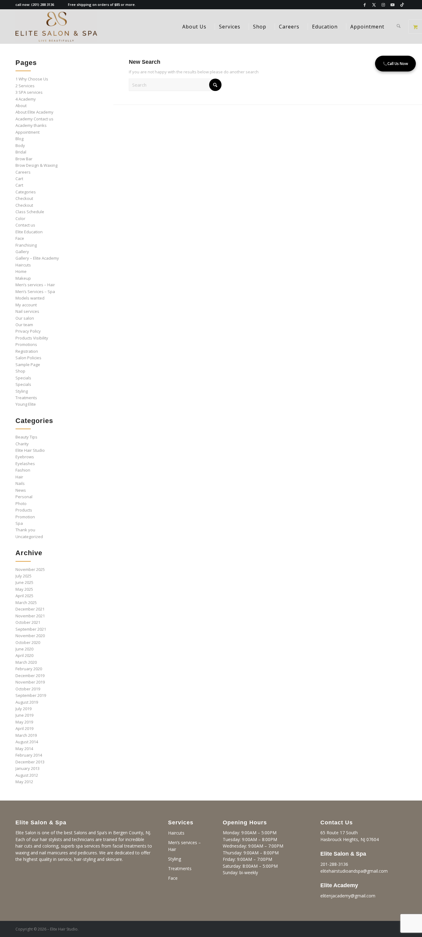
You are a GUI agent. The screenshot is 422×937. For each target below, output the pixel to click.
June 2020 (24, 649)
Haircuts (23, 265)
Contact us (25, 225)
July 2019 (23, 708)
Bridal (20, 152)
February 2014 (28, 755)
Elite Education (29, 232)
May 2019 (24, 722)
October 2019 (27, 689)
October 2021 (27, 622)
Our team (24, 324)
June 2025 (24, 582)
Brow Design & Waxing (36, 165)
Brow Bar (23, 159)
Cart (19, 178)
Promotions (26, 344)
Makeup (23, 278)
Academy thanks (31, 125)
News (20, 490)
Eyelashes (25, 463)
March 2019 (26, 735)
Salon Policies (28, 358)
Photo (21, 503)
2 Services (25, 86)
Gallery (22, 251)
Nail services (27, 311)
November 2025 (30, 569)
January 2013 (27, 768)
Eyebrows (24, 457)
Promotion (25, 517)
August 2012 (26, 775)
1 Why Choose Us (31, 79)
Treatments (26, 397)
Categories (25, 192)
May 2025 (24, 589)
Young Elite (25, 404)
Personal (23, 496)
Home (21, 271)
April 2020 (24, 655)
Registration (26, 351)
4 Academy (25, 99)
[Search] (398, 27)
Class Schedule (29, 211)
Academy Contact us (34, 119)
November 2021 (30, 616)
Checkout (24, 198)
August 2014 (26, 742)
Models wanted (29, 298)
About (21, 105)
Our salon (24, 318)
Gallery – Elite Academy (37, 258)
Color (20, 218)
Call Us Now (395, 63)
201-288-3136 (334, 864)
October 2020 (27, 642)
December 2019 (29, 675)
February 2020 (28, 668)
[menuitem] (194, 27)
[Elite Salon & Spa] (56, 27)
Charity (22, 444)
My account (26, 305)
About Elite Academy (34, 112)
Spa (19, 523)
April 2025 (24, 595)
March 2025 (26, 602)
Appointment (27, 132)
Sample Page (27, 364)
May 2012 (24, 781)
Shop (20, 371)
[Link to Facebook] (364, 4)
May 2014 (24, 748)
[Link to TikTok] (402, 4)
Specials (23, 378)
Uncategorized (29, 536)
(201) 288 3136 (42, 4)
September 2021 (30, 629)
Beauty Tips (26, 437)
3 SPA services (29, 92)
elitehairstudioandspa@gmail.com (354, 871)
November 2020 (30, 635)
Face (19, 238)
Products (23, 510)
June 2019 (24, 715)
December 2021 (29, 609)
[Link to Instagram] (383, 4)
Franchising (26, 245)
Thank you (25, 530)
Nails (20, 483)
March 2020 (26, 662)
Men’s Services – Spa (35, 291)
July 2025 (23, 576)
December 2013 (29, 762)
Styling (21, 391)
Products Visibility (31, 338)
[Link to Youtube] (392, 4)
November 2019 (30, 682)
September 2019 (30, 695)
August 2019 (26, 702)
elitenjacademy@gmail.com (347, 896)
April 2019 (24, 728)
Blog (19, 138)
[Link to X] (373, 4)
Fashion (22, 470)
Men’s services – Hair (35, 284)
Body (20, 145)
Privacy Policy (28, 331)
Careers (23, 172)
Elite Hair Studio (30, 450)
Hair (19, 477)
